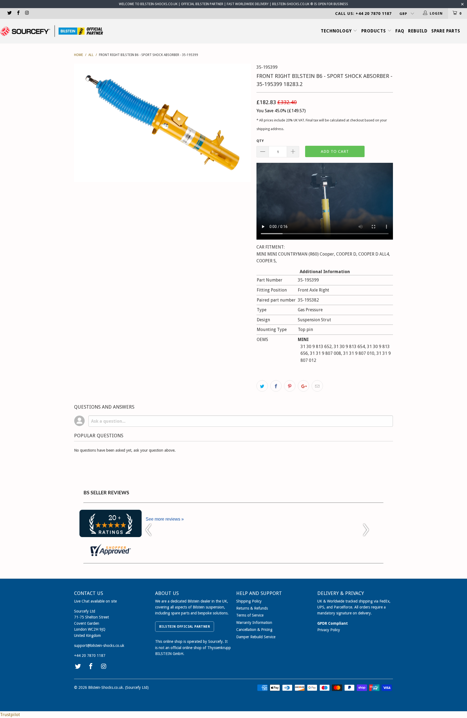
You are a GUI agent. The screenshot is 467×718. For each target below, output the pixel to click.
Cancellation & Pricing (254, 629)
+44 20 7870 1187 (89, 655)
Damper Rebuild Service (255, 637)
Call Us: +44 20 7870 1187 (363, 13)
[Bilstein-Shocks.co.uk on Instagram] (26, 13)
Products (374, 31)
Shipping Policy (249, 601)
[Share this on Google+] (303, 386)
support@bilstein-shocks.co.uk (99, 645)
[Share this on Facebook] (276, 386)
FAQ (399, 31)
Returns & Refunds (252, 608)
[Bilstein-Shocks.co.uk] (51, 31)
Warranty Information (254, 622)
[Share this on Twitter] (262, 386)
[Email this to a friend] (317, 386)
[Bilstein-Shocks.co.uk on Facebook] (17, 13)
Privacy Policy (328, 630)
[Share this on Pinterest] (289, 386)
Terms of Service (249, 615)
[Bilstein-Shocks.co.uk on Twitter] (9, 13)
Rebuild (418, 31)
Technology (337, 31)
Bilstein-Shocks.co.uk (105, 687)
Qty (260, 141)
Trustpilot (10, 714)
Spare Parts (445, 31)
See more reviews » (165, 519)
